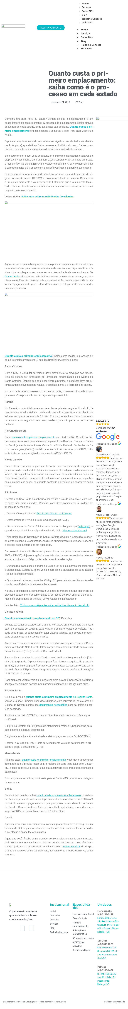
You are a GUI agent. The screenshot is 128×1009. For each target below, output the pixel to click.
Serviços (85, 33)
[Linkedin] (32, 928)
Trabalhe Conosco (91, 44)
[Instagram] (23, 928)
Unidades (87, 22)
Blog (83, 41)
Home (84, 29)
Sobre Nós (87, 11)
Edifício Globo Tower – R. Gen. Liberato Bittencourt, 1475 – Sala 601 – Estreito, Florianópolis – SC (107, 925)
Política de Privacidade (114, 1001)
